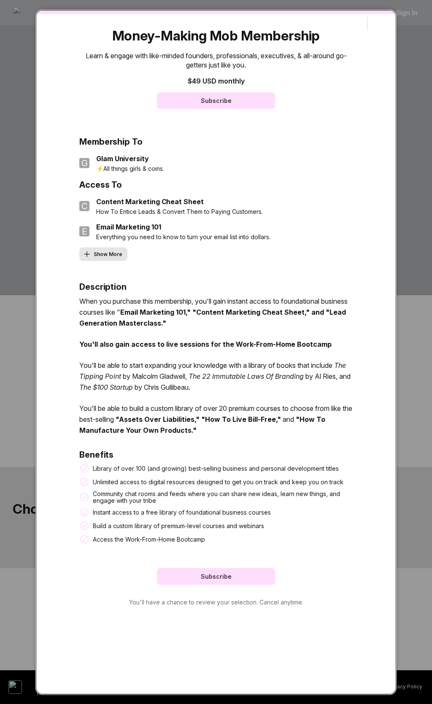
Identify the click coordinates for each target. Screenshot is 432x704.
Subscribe (216, 100)
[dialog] (216, 352)
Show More (108, 254)
